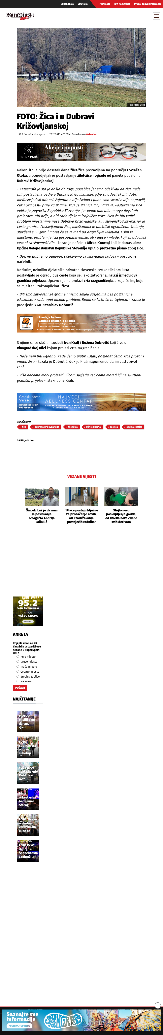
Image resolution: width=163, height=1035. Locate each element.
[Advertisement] (81, 565)
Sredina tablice (30, 676)
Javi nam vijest (122, 4)
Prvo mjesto (28, 656)
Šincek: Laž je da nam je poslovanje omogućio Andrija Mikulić (41, 516)
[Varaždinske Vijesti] (20, 15)
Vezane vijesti (81, 476)
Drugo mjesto (28, 661)
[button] (20, 505)
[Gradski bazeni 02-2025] (81, 402)
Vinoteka (83, 4)
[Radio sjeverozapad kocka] (28, 611)
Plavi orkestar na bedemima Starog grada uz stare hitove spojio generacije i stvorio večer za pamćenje (28, 799)
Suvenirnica (67, 4)
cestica (114, 427)
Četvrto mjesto (29, 671)
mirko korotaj (93, 427)
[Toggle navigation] (156, 16)
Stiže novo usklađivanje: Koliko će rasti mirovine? (29, 774)
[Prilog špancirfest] (81, 1020)
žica (24, 427)
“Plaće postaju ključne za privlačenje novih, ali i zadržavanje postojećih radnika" (81, 516)
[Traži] (120, 16)
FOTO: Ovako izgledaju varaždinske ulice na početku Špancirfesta (28, 825)
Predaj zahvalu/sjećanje (147, 4)
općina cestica (134, 427)
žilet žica (73, 427)
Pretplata (105, 4)
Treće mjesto (28, 666)
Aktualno (91, 134)
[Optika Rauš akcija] (81, 152)
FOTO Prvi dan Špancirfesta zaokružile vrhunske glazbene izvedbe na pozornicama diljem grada (28, 851)
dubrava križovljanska (47, 427)
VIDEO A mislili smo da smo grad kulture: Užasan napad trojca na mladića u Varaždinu (27, 722)
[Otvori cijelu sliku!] (81, 67)
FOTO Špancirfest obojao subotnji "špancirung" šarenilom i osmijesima (28, 748)
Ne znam (26, 681)
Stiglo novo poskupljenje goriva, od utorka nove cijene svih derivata (121, 516)
